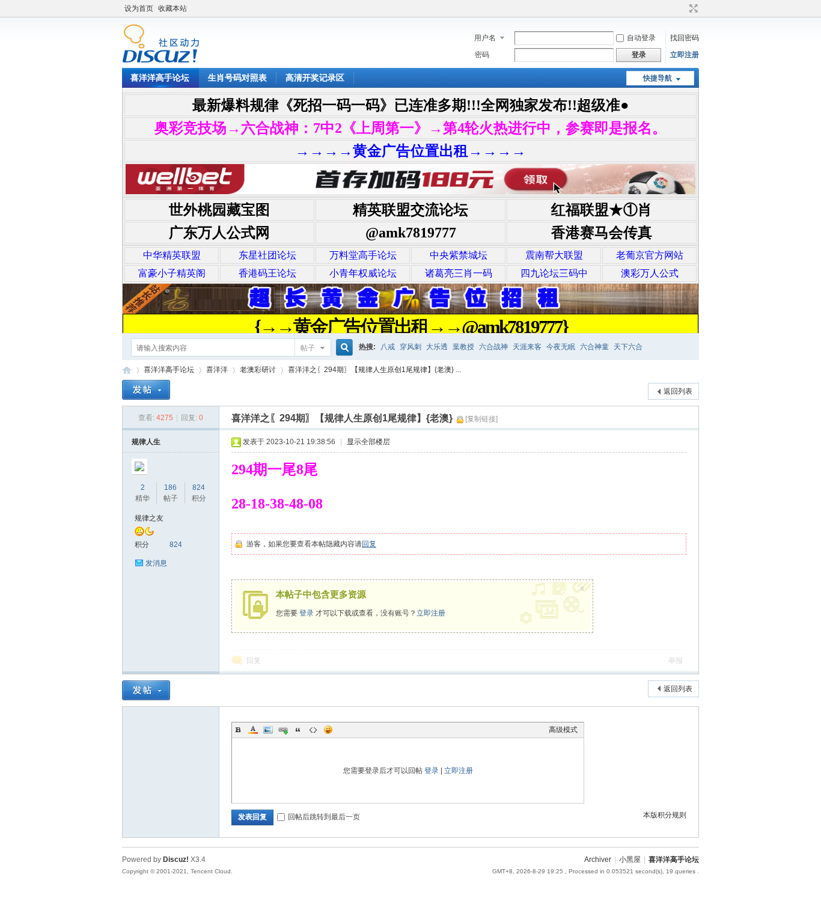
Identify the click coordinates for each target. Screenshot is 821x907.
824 (198, 487)
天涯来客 (527, 347)
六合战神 (493, 347)
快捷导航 (657, 78)
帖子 (308, 348)
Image (268, 730)
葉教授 (463, 347)
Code (313, 730)
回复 (369, 544)
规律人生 (146, 442)
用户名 (485, 38)
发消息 (156, 563)
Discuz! (176, 859)
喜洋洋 (217, 369)
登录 (306, 613)
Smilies (328, 730)
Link (283, 730)
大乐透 (437, 347)
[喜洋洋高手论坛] (161, 60)
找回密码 (684, 38)
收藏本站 (172, 8)
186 (170, 487)
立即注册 (684, 54)
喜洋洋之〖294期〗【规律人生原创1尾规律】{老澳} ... (374, 369)
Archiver (597, 859)
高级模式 (563, 729)
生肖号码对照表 (237, 77)
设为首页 (138, 8)
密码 (482, 54)
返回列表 (678, 391)
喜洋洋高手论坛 (159, 77)
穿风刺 (410, 347)
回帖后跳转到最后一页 (324, 817)
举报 (675, 660)
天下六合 (628, 347)
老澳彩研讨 (258, 369)
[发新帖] (146, 390)
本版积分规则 (664, 815)
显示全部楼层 (368, 442)
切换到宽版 (692, 8)
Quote (298, 730)
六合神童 (594, 347)
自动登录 (641, 38)
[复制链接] (481, 419)
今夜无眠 (560, 347)
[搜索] (342, 348)
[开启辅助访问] (682, 8)
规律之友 (149, 518)
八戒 (387, 347)
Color (253, 730)
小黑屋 (630, 859)
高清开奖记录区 (314, 77)
